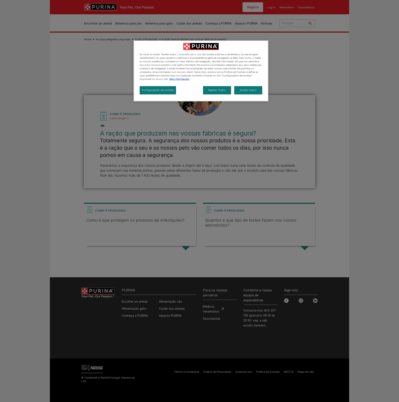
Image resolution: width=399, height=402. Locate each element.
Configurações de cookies (158, 90)
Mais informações (179, 79)
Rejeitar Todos (217, 90)
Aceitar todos (248, 90)
